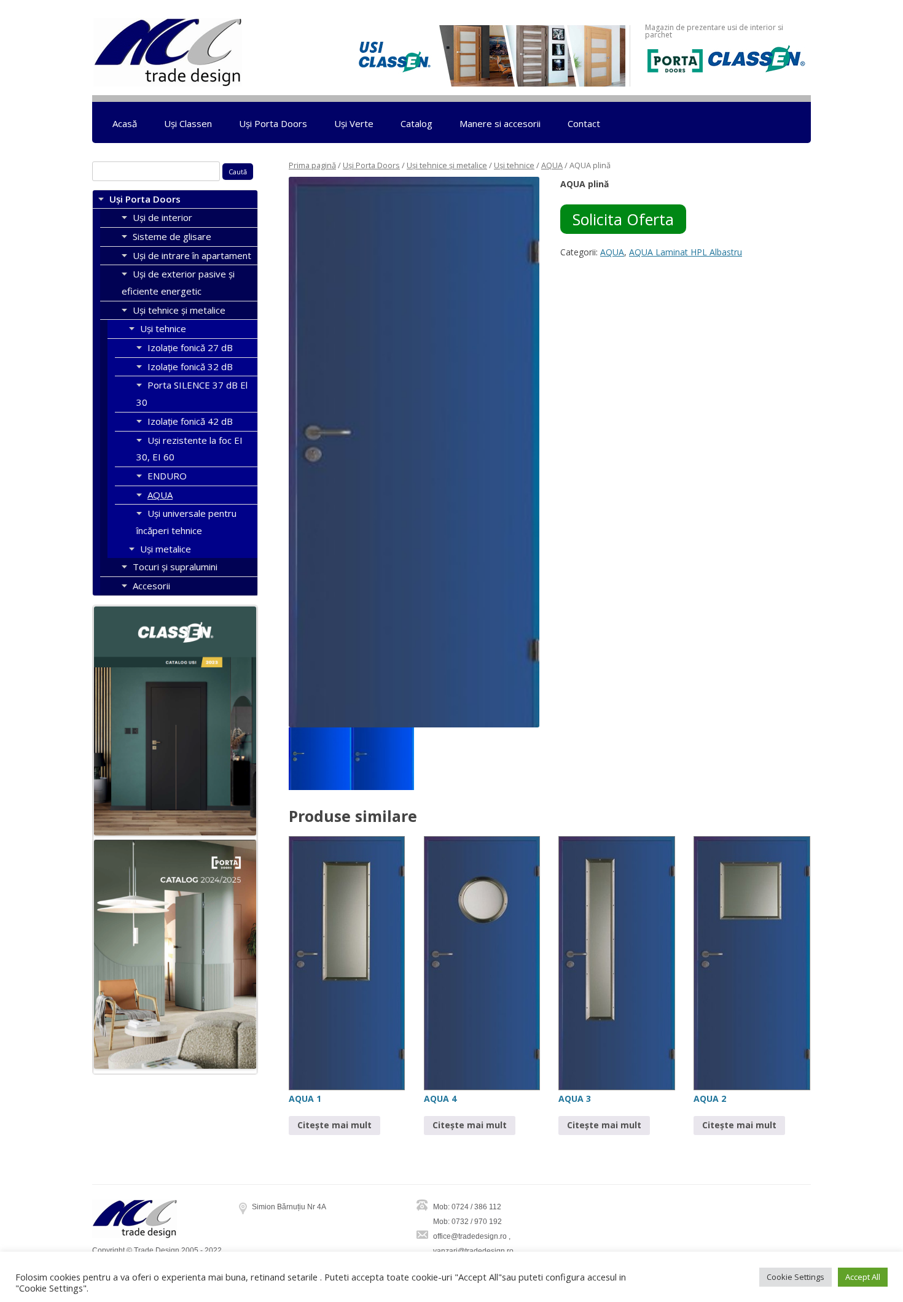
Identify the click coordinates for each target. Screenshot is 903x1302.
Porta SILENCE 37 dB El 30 (192, 393)
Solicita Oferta (623, 219)
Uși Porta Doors (273, 123)
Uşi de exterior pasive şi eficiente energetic (178, 282)
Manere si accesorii (500, 123)
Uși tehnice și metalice (447, 165)
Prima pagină (312, 165)
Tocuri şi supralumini (175, 566)
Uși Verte (353, 123)
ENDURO (167, 476)
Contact (584, 123)
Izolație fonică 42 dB (190, 421)
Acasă (124, 123)
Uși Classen (188, 123)
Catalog (416, 123)
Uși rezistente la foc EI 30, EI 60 (189, 448)
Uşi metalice (165, 549)
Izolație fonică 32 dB (190, 366)
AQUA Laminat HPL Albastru (685, 252)
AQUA (552, 165)
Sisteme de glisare (172, 236)
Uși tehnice (514, 165)
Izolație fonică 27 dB (190, 347)
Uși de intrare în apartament (192, 255)
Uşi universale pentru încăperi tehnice (186, 522)
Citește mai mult (334, 1125)
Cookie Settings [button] (795, 1276)
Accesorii (151, 585)
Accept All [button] (862, 1276)
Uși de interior (162, 217)
